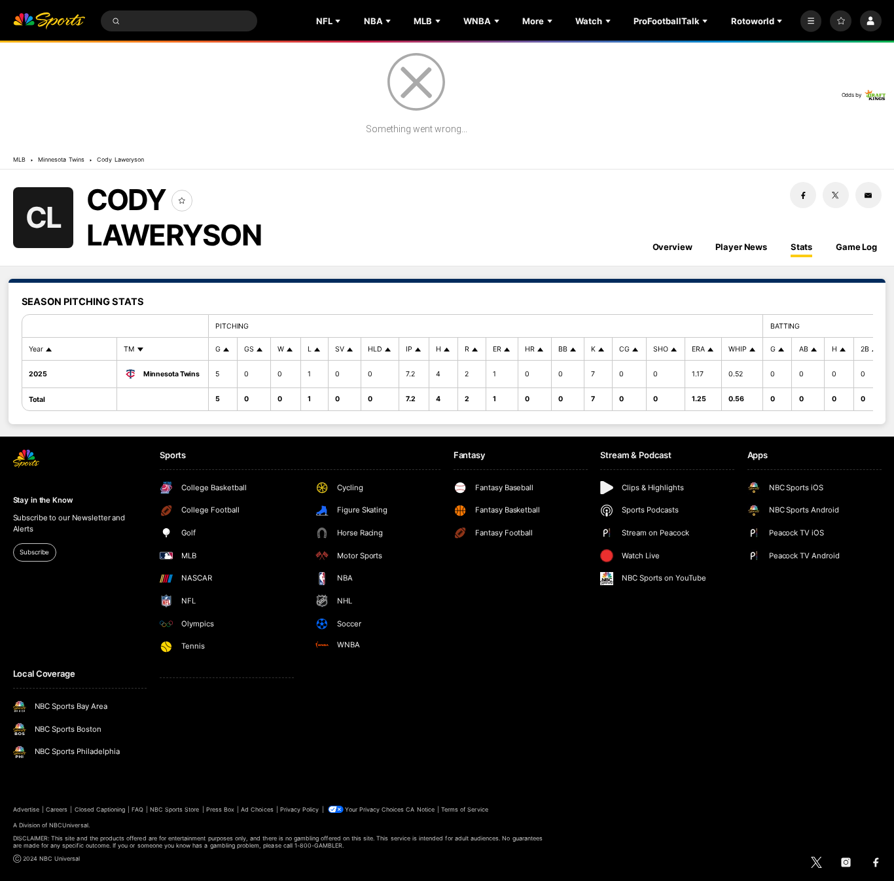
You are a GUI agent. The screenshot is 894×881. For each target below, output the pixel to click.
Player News (741, 247)
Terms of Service (464, 809)
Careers (56, 809)
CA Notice (420, 809)
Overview (672, 247)
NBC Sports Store (175, 809)
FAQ (137, 809)
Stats (801, 247)
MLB (19, 159)
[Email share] (868, 195)
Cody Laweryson (120, 159)
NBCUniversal (68, 825)
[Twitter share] (836, 195)
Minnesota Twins (61, 159)
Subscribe (34, 552)
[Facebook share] (803, 195)
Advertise (26, 809)
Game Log (856, 247)
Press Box (220, 809)
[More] (811, 21)
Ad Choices (257, 809)
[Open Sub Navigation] (339, 21)
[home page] (49, 21)
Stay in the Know (43, 500)
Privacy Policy (299, 809)
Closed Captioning (100, 809)
